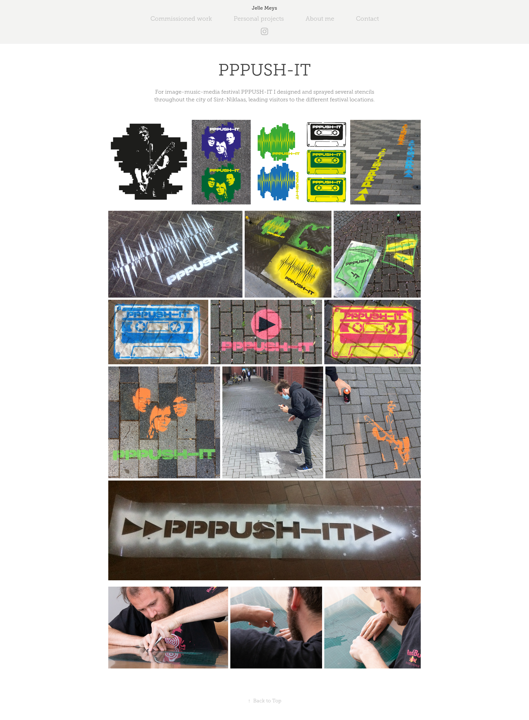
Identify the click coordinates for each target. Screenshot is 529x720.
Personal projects (259, 18)
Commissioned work (181, 18)
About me (320, 18)
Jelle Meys (264, 8)
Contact (367, 18)
